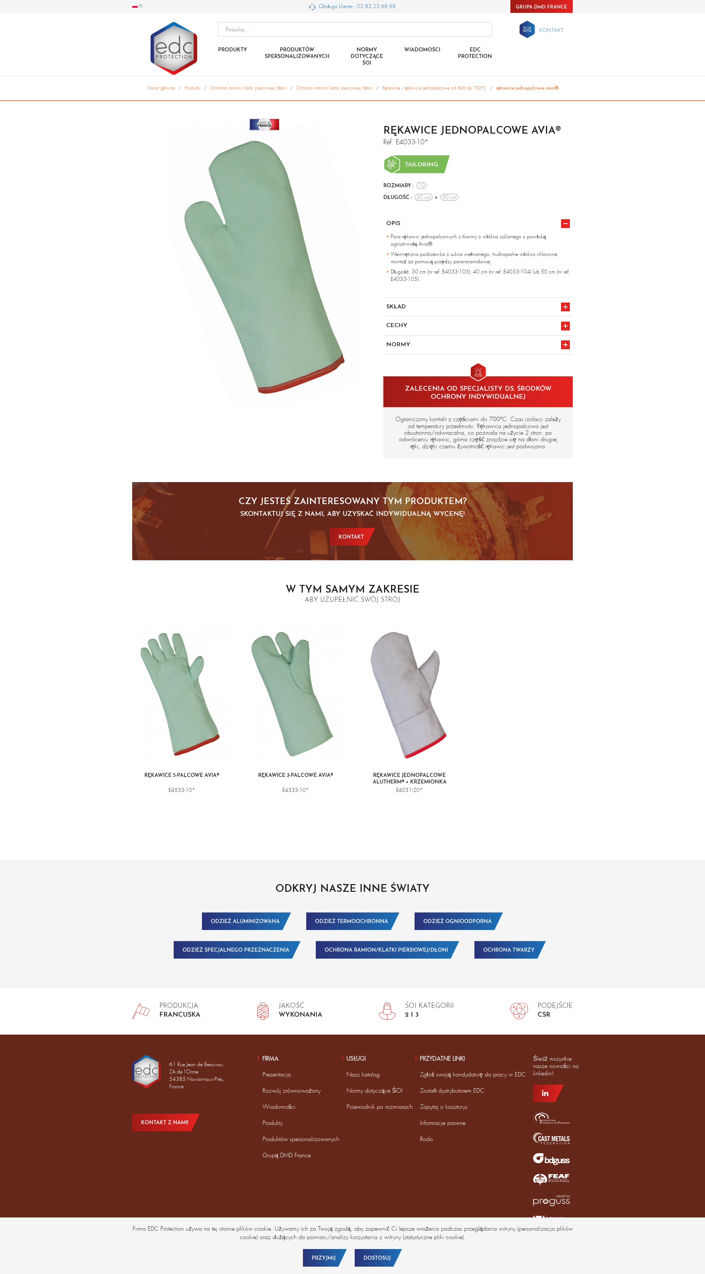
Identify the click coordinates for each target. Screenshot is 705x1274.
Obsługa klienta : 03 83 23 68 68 (356, 6)
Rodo (426, 1139)
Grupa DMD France (541, 7)
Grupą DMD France (287, 1155)
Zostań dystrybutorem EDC (452, 1090)
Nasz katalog (363, 1074)
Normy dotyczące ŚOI (374, 1090)
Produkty (232, 50)
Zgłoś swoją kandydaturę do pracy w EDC (473, 1074)
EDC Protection (475, 53)
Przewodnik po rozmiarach (380, 1107)
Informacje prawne (443, 1123)
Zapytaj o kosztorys (443, 1107)
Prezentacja (277, 1074)
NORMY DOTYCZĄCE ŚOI (367, 56)
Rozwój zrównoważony (292, 1090)
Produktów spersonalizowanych (297, 53)
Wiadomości (422, 50)
